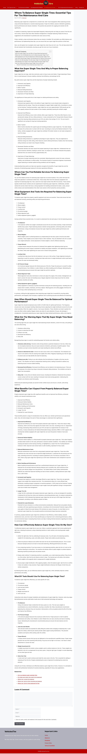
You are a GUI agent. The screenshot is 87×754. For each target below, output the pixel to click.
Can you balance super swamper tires (27, 675)
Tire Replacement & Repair (37, 7)
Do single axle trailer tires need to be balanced (30, 677)
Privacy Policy (48, 743)
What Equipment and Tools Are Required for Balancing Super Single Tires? (32, 56)
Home (4, 7)
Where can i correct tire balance (26, 679)
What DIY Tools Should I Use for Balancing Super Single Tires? (30, 64)
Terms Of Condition (50, 745)
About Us (47, 737)
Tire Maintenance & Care (49, 7)
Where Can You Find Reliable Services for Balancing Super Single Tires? (32, 55)
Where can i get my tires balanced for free (28, 683)
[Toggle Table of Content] (49, 51)
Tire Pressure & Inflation (23, 7)
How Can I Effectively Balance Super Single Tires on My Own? (29, 63)
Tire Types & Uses (11, 7)
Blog (77, 7)
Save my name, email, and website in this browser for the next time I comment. (36, 719)
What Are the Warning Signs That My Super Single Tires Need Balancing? (32, 60)
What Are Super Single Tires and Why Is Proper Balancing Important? (31, 53)
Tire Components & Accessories (65, 7)
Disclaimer (47, 740)
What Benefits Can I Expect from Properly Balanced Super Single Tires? (31, 61)
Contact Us (81, 7)
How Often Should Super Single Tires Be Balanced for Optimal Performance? (33, 58)
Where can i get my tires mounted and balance (30, 681)
